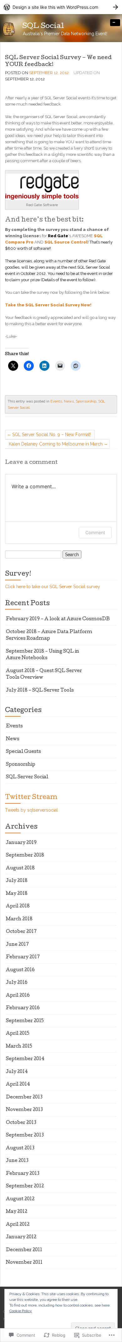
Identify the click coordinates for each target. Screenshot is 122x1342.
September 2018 (25, 855)
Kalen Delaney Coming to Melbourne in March (56, 443)
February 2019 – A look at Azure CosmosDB (58, 619)
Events (56, 401)
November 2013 (24, 1110)
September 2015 (25, 1021)
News (69, 401)
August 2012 (20, 1199)
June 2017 (17, 945)
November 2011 (24, 1263)
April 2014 (18, 1084)
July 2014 (17, 1072)
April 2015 (17, 1034)
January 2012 (21, 1237)
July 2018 (17, 881)
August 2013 (20, 1148)
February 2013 (22, 1174)
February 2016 (23, 1008)
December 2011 (24, 1250)
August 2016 (20, 970)
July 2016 (17, 983)
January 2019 (21, 843)
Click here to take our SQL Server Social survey (52, 586)
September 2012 (25, 1186)
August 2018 (20, 868)
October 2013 (21, 1123)
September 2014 (25, 1059)
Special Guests (23, 752)
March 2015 (19, 1046)
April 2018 (18, 906)
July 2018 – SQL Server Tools (40, 690)
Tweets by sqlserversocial (31, 810)
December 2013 (24, 1097)
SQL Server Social (27, 777)
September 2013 (25, 1135)
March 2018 (19, 919)
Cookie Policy (20, 1311)
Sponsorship (86, 401)
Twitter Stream (31, 798)
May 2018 (17, 894)
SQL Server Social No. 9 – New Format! (51, 434)
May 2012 (16, 1212)
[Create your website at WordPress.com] (61, 7)
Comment (95, 532)
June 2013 (17, 1161)
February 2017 (23, 957)
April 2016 (18, 996)
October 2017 (21, 932)
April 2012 (17, 1225)
